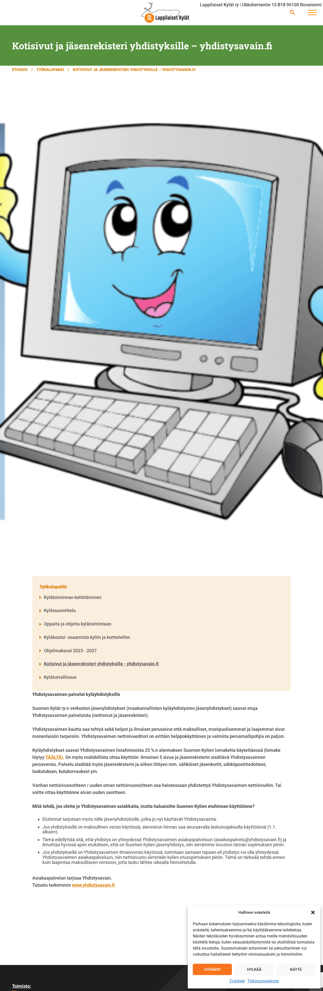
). (54, 757)
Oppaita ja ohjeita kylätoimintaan (77, 623)
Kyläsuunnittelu (60, 610)
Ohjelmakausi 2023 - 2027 (70, 650)
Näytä (296, 969)
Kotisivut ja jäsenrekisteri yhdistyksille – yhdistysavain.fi (134, 69)
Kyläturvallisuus (60, 677)
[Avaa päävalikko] (312, 13)
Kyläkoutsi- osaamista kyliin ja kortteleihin (87, 637)
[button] (312, 912)
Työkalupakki (50, 69)
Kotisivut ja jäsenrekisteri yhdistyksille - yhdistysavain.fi (101, 663)
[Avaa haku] (292, 13)
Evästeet (237, 981)
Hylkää (254, 969)
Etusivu (20, 69)
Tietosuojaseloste (263, 981)
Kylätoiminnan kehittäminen (72, 597)
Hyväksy (212, 969)
